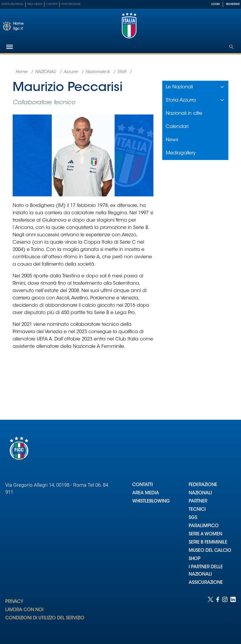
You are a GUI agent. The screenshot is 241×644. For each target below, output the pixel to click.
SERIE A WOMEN (205, 534)
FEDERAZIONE (203, 485)
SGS (193, 518)
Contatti (52, 4)
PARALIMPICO (204, 526)
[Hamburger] (9, 46)
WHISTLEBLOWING (151, 501)
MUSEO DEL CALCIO (210, 551)
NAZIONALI (200, 493)
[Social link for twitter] (210, 614)
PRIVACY (14, 602)
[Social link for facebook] (217, 614)
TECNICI (197, 510)
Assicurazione (71, 4)
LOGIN (215, 4)
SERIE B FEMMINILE (208, 542)
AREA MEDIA (145, 493)
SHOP (194, 559)
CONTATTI (142, 485)
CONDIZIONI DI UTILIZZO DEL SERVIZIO (44, 618)
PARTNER (198, 501)
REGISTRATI (233, 4)
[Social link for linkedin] (233, 614)
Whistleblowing (12, 4)
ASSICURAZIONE (206, 583)
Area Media (34, 4)
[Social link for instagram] (224, 614)
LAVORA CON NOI (24, 610)
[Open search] (231, 47)
